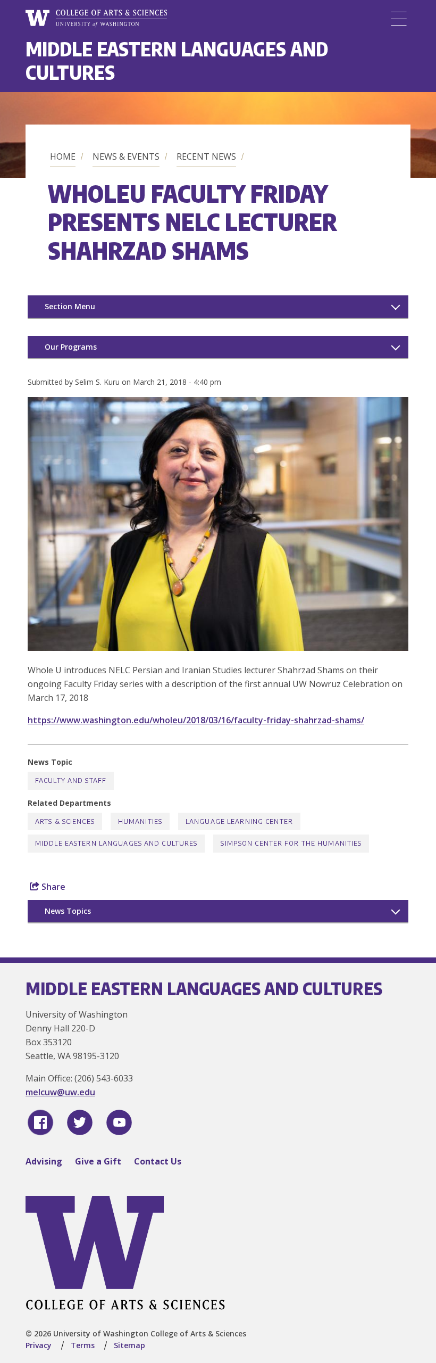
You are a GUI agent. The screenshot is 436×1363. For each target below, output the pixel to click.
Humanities (140, 821)
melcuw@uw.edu (60, 1092)
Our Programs (71, 347)
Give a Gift (98, 1161)
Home (63, 156)
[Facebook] (40, 1122)
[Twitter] (80, 1122)
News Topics (68, 911)
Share (52, 887)
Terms (83, 1345)
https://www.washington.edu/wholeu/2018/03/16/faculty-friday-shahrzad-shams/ (196, 720)
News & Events (126, 156)
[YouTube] (119, 1122)
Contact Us (157, 1161)
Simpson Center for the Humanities (291, 843)
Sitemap (129, 1345)
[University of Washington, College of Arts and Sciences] (96, 19)
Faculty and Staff (70, 780)
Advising (44, 1161)
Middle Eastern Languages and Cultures (177, 60)
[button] (218, 648)
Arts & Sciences (65, 821)
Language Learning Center (239, 821)
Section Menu (70, 306)
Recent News (206, 156)
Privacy (39, 1345)
